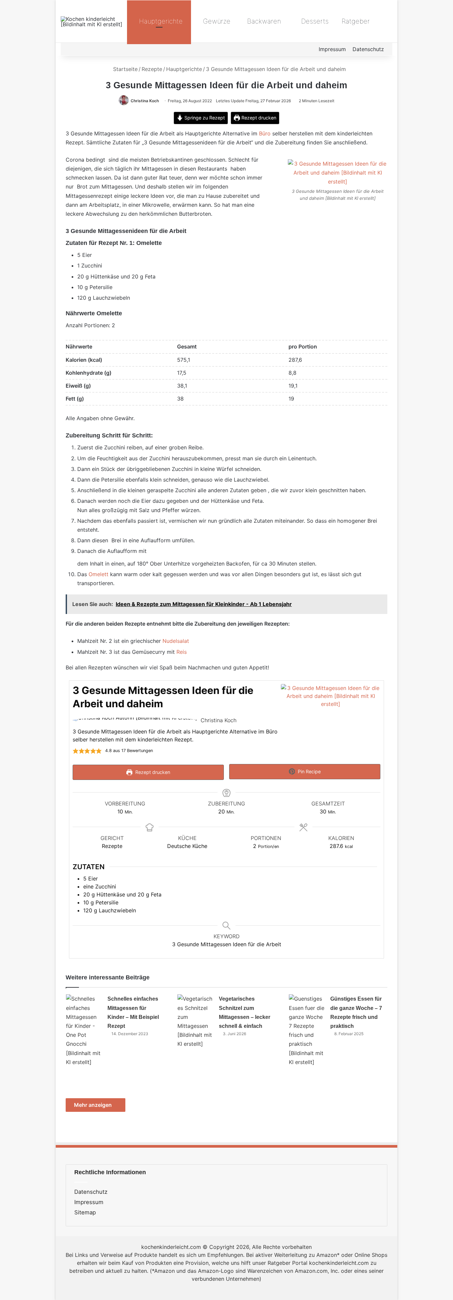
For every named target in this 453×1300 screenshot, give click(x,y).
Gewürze (215, 21)
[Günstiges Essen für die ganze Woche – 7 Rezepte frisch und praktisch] (307, 1030)
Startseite (124, 69)
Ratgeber (356, 21)
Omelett (98, 574)
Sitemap (85, 1212)
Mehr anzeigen (93, 1105)
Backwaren (263, 21)
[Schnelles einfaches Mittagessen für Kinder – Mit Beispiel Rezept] (84, 1030)
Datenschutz (368, 49)
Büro (265, 133)
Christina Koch (145, 100)
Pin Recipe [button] (308, 771)
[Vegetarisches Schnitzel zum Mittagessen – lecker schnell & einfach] (195, 1021)
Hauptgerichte (160, 21)
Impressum (332, 49)
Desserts (314, 21)
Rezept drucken (258, 117)
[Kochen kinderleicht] (94, 21)
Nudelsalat (175, 641)
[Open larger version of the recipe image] (330, 711)
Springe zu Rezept (204, 117)
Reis (181, 652)
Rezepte (152, 69)
